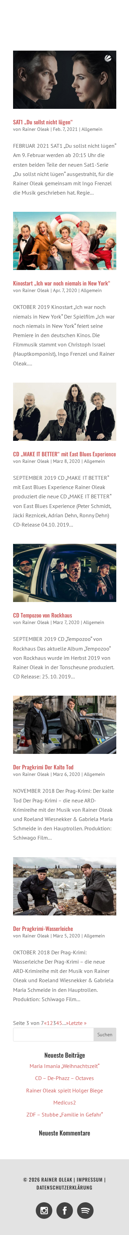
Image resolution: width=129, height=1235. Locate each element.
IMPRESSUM (90, 1179)
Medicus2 (64, 1102)
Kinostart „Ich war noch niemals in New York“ (61, 283)
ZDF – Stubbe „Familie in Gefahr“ (64, 1114)
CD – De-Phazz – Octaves (64, 1078)
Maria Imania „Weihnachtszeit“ (64, 1065)
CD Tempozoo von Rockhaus (42, 615)
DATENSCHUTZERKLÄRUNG (64, 1187)
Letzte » (78, 1022)
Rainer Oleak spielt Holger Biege (64, 1090)
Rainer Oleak (35, 129)
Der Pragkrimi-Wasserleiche (43, 928)
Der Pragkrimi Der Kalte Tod (43, 767)
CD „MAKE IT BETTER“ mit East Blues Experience (64, 454)
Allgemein (92, 129)
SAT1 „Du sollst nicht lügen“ (43, 122)
